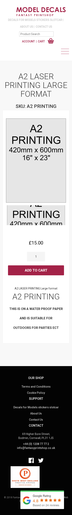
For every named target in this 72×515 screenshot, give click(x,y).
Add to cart (36, 270)
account (28, 41)
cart (41, 41)
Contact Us (44, 26)
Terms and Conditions (36, 386)
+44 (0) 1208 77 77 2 (36, 444)
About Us (26, 26)
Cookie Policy (36, 392)
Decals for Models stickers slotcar (35, 19)
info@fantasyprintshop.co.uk (36, 448)
